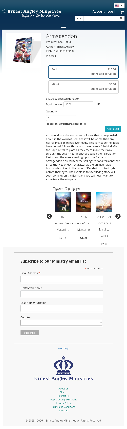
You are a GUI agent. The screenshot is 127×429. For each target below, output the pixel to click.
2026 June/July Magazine (83, 223)
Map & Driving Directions (63, 399)
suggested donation (103, 74)
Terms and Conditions (63, 406)
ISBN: (49, 51)
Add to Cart (113, 128)
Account (98, 11)
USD (97, 104)
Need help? (63, 348)
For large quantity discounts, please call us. (66, 123)
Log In (111, 11)
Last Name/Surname (33, 303)
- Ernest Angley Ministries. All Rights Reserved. (72, 420)
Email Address (31, 273)
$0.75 (63, 238)
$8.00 (112, 84)
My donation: (54, 104)
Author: (51, 46)
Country (26, 317)
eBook (55, 84)
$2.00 (104, 244)
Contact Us (63, 395)
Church (63, 392)
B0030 (68, 42)
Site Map (63, 410)
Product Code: (55, 42)
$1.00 (83, 238)
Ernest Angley (65, 46)
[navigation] (98, 11)
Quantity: (52, 111)
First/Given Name (31, 288)
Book (54, 69)
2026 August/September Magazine (68, 223)
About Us (63, 388)
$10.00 (112, 69)
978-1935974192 (64, 51)
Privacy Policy (63, 403)
